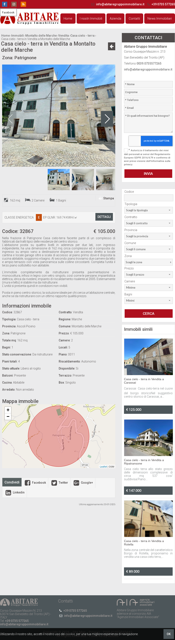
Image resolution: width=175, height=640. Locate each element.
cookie (70, 634)
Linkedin (18, 492)
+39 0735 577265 (163, 4)
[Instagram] (13, 4)
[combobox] (148, 210)
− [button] (8, 416)
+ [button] (8, 410)
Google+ (86, 482)
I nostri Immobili (91, 18)
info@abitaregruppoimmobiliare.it (120, 4)
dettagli (104, 217)
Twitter (63, 482)
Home (68, 18)
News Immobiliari (159, 18)
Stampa (108, 198)
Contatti (134, 18)
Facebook (38, 482)
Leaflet (103, 466)
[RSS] (23, 4)
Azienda (115, 18)
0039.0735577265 (149, 63)
